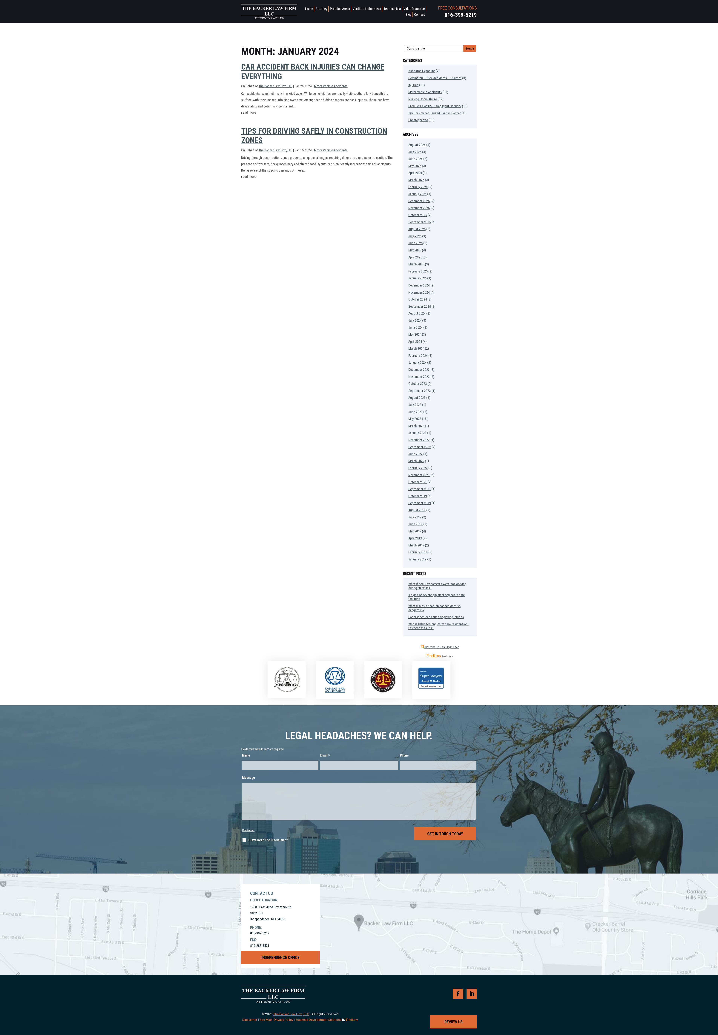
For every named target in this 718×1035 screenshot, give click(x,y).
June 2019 (415, 524)
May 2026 (414, 166)
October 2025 (417, 215)
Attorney (321, 9)
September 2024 (419, 306)
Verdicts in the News (367, 9)
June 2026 (415, 159)
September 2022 (419, 447)
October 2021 (417, 482)
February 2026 (418, 187)
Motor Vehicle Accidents (331, 86)
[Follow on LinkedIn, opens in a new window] (472, 994)
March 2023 (416, 426)
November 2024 (419, 292)
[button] (714, 1008)
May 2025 (414, 250)
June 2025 (415, 243)
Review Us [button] (453, 1021)
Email (325, 755)
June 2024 (415, 327)
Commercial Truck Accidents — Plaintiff (434, 78)
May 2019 (414, 531)
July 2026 (414, 152)
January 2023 (417, 433)
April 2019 (415, 538)
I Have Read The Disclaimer (268, 840)
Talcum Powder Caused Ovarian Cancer (434, 113)
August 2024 (417, 313)
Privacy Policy (283, 1020)
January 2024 (417, 362)
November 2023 (419, 377)
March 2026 (416, 180)
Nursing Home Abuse (422, 99)
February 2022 (418, 468)
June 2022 (415, 454)
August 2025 (417, 229)
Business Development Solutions (318, 1020)
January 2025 (417, 278)
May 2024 (414, 334)
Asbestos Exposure (421, 71)
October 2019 (417, 496)
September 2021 (419, 489)
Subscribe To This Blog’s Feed (441, 647)
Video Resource (414, 9)
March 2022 (416, 461)
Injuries (413, 85)
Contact (419, 14)
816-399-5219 (461, 15)
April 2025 (415, 257)
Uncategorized (418, 120)
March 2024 (416, 348)
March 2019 (416, 545)
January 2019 (417, 559)
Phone (404, 755)
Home (309, 9)
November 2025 (419, 208)
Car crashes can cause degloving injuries (436, 617)
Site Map (266, 1020)
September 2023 (419, 391)
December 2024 (419, 285)
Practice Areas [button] (340, 9)
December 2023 (419, 370)
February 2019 (418, 552)
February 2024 (418, 356)
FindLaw (352, 1020)
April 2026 (415, 173)
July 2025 (414, 236)
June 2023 (415, 412)
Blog (409, 14)
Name (246, 755)
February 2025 (418, 271)
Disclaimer (248, 830)
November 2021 (419, 475)
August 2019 (417, 510)
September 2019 (419, 503)
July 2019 (414, 517)
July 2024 (414, 320)
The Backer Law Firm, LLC (275, 86)
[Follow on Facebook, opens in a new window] (458, 994)
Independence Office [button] (280, 957)
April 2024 (415, 342)
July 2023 (414, 405)
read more (248, 112)
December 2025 (419, 201)
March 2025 (416, 264)
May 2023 (414, 419)
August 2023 (417, 398)
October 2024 (417, 299)
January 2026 (417, 194)
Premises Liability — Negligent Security (434, 106)
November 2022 (419, 440)
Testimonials (392, 9)
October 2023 (417, 384)
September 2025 (419, 222)
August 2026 (417, 145)
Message (248, 778)
